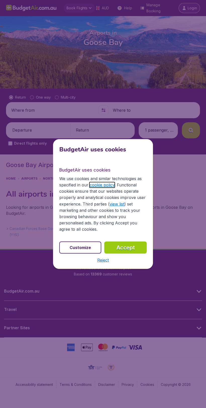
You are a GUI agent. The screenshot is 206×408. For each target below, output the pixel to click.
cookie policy (102, 184)
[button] (103, 260)
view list (117, 204)
